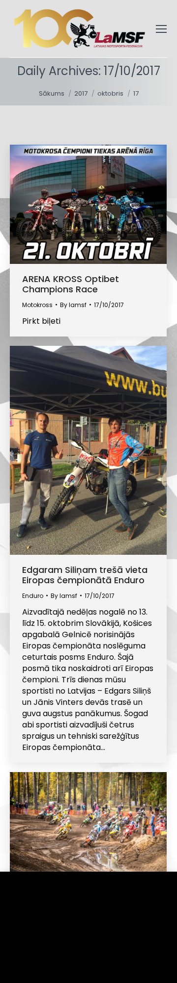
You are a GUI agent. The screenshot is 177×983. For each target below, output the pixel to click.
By (73, 305)
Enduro (32, 596)
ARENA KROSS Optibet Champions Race (70, 284)
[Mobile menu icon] (161, 29)
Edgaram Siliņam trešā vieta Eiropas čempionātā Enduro (85, 575)
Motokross (37, 305)
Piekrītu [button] (39, 960)
